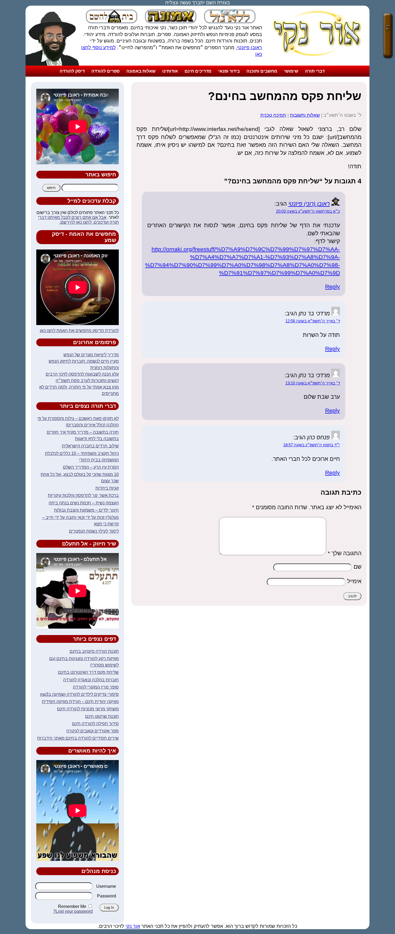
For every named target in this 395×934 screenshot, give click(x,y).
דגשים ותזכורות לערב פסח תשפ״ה (87, 380)
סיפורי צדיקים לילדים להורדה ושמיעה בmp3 (79, 694)
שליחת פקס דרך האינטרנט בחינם (88, 672)
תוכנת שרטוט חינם (102, 716)
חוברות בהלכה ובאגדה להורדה (91, 680)
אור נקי (132, 926)
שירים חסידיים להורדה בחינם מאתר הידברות (78, 738)
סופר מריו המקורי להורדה (96, 687)
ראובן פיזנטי (249, 47)
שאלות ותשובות (305, 115)
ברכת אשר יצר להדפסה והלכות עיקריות (83, 495)
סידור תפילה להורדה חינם (95, 723)
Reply (332, 286)
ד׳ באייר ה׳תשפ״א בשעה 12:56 (312, 321)
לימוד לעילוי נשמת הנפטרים (94, 531)
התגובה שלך (344, 553)
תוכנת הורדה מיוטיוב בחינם (94, 651)
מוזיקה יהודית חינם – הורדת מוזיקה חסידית (80, 701)
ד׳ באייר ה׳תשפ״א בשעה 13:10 (312, 383)
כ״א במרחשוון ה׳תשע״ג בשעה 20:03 (308, 211)
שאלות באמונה (141, 71)
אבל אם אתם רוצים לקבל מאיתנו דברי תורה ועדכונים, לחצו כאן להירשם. (78, 219)
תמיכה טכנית (273, 115)
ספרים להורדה (105, 71)
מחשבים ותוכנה (261, 71)
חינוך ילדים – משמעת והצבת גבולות (86, 510)
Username (106, 886)
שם (357, 567)
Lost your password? (73, 911)
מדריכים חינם (198, 71)
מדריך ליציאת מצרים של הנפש (91, 354)
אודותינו (170, 71)
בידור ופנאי (229, 71)
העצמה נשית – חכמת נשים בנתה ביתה (84, 503)
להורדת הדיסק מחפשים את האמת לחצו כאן (79, 330)
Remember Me (72, 906)
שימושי (291, 71)
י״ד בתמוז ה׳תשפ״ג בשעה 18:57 (311, 445)
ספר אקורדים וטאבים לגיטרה (92, 731)
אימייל (354, 581)
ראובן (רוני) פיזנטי (309, 204)
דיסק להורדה (72, 71)
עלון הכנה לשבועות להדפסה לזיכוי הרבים (82, 374)
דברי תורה (315, 71)
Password (106, 896)
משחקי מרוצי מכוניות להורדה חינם (88, 709)
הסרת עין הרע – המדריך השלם (91, 467)
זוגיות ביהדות (107, 488)
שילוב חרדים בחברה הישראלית (90, 446)
